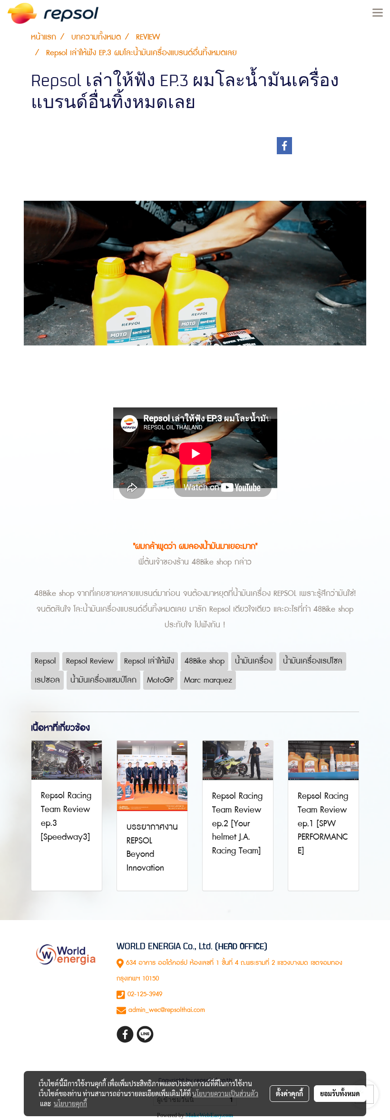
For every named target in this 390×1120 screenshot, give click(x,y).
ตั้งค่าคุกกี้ (289, 1093)
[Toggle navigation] (377, 13)
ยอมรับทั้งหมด (340, 1093)
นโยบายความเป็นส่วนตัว (225, 1093)
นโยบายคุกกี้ (70, 1103)
